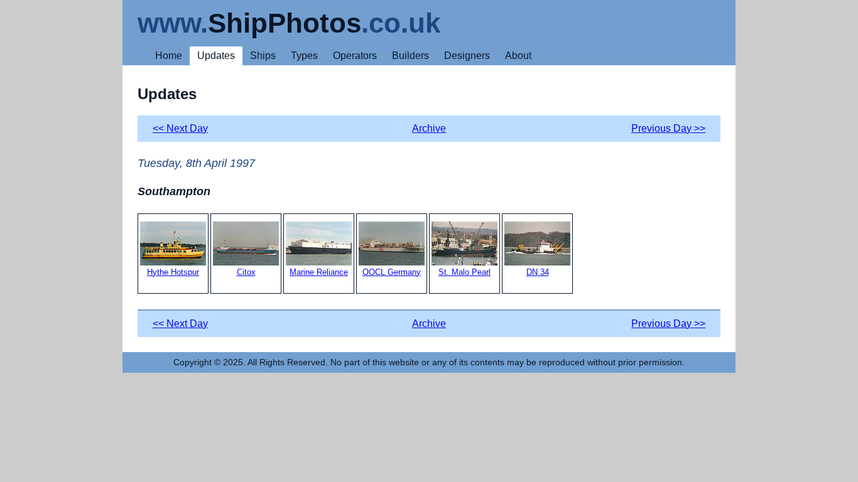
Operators (355, 55)
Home (168, 55)
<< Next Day (180, 128)
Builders (410, 55)
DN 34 (537, 272)
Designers (467, 55)
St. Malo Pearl (464, 272)
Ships (263, 55)
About (518, 55)
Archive (429, 128)
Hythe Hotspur (173, 272)
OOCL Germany (391, 272)
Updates (216, 55)
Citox (246, 272)
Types (304, 55)
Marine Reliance (319, 272)
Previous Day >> (668, 128)
